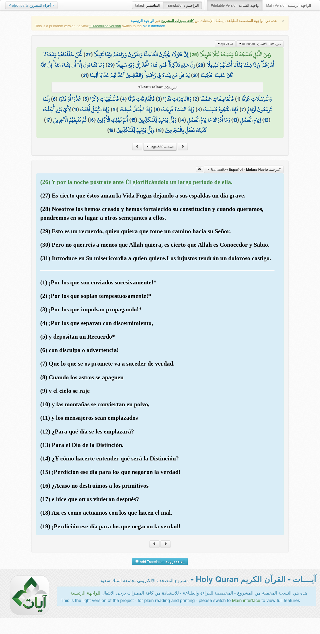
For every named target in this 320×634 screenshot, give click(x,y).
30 (195, 75)
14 (182, 119)
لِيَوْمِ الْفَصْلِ (250, 119)
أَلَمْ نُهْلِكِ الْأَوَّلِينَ (112, 119)
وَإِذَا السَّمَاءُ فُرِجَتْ (177, 109)
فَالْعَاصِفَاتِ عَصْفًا (217, 98)
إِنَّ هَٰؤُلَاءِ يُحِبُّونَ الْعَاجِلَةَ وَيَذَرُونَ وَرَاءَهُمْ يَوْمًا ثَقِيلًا (141, 54)
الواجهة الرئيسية (142, 20)
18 (160, 130)
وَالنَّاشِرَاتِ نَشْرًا (177, 98)
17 (48, 119)
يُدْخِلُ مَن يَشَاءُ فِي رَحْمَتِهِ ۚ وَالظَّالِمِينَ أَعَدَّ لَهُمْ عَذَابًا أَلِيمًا (140, 75)
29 (110, 64)
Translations (182, 5)
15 (133, 119)
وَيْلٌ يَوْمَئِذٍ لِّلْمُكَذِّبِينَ (157, 119)
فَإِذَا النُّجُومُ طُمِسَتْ (220, 109)
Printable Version (235, 5)
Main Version (288, 5)
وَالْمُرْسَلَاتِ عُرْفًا (257, 98)
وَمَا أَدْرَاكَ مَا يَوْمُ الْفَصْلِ (208, 119)
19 (111, 130)
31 (85, 75)
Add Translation (161, 561)
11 (75, 109)
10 (114, 109)
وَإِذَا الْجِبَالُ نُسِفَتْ (136, 109)
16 (92, 119)
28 (200, 64)
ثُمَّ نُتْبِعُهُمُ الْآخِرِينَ (69, 119)
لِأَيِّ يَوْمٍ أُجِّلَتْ (57, 109)
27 (88, 54)
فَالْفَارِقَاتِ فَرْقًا (141, 98)
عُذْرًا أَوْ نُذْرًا (70, 98)
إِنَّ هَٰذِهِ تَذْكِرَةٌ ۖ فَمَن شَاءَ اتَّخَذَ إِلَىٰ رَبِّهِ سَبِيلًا (155, 64)
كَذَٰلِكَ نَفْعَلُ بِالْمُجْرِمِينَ (186, 130)
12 (266, 119)
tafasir (147, 5)
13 (235, 119)
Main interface (154, 25)
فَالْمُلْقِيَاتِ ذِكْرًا (104, 98)
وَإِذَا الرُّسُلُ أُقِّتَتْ (95, 109)
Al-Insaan (261, 43)
